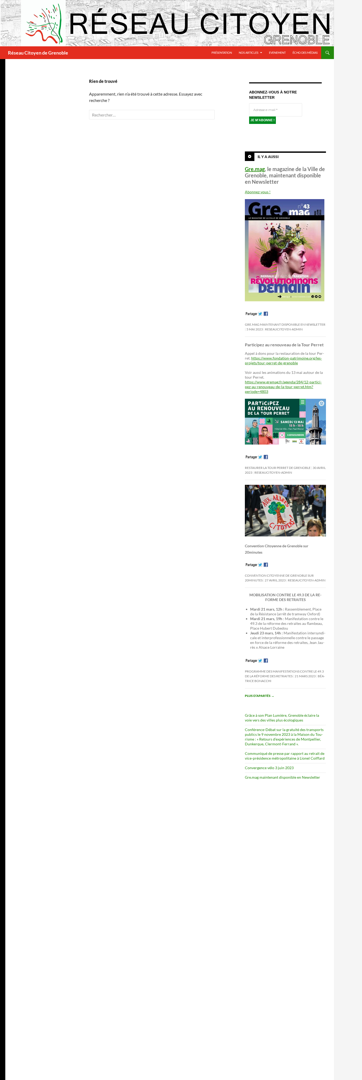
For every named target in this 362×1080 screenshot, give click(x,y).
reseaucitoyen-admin (284, 329)
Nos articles (248, 52)
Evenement (277, 52)
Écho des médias (305, 52)
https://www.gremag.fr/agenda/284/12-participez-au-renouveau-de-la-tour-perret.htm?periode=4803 (283, 387)
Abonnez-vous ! (258, 192)
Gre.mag (255, 169)
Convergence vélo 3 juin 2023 (269, 767)
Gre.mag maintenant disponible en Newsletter (285, 324)
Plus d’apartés (259, 696)
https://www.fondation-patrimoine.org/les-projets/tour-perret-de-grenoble (283, 360)
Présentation (221, 52)
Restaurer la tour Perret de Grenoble (278, 468)
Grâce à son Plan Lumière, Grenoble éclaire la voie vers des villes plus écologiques (282, 717)
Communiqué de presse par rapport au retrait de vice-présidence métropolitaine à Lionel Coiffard (285, 755)
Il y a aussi (268, 156)
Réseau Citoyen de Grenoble (38, 53)
